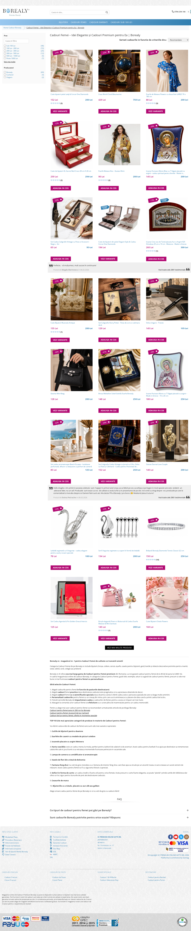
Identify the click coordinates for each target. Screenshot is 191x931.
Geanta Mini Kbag (57, 393)
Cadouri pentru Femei (156, 880)
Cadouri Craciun (10, 877)
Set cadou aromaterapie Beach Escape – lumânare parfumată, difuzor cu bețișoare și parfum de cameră (71, 465)
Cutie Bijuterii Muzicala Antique (63, 323)
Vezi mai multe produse (119, 647)
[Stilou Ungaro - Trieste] (167, 299)
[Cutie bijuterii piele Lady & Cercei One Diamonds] (72, 71)
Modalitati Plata (11, 837)
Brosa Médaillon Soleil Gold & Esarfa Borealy (115, 393)
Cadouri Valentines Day (109, 880)
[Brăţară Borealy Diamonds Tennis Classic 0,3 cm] (167, 527)
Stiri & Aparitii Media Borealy (16, 851)
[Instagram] (186, 836)
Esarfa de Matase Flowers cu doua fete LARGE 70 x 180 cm (166, 95)
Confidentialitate (59, 840)
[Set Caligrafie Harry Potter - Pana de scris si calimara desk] (119, 299)
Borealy (9, 72)
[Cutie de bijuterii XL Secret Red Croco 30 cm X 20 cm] (72, 145)
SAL (51, 857)
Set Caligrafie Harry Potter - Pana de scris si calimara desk (119, 324)
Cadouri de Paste (59, 877)
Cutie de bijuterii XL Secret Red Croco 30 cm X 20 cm (71, 171)
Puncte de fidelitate (12, 846)
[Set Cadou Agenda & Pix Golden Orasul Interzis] (72, 598)
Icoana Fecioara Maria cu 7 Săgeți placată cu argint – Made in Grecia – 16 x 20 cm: (166, 394)
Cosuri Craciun (10, 880)
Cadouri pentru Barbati (157, 877)
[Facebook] (170, 836)
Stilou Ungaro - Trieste (155, 323)
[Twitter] (181, 836)
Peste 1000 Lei (12, 58)
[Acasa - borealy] (16, 12)
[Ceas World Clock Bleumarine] (119, 71)
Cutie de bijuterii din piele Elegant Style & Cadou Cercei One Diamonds (117, 243)
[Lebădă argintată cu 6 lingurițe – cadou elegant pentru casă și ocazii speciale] (72, 527)
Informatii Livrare (12, 843)
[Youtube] (175, 836)
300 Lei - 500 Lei (12, 53)
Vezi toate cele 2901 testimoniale (171, 269)
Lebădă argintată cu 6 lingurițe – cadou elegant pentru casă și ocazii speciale (69, 552)
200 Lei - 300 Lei (12, 51)
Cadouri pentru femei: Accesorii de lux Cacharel (69, 713)
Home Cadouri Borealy (12, 27)
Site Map (56, 848)
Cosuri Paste (57, 880)
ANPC (55, 854)
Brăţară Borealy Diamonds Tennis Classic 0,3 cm (165, 551)
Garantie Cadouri (60, 843)
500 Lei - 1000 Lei (13, 56)
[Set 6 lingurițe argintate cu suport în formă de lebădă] (119, 527)
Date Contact (10, 854)
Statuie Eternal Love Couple (157, 464)
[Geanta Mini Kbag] (72, 370)
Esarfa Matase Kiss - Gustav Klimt (111, 171)
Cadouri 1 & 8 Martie (108, 877)
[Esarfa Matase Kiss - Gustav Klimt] (119, 144)
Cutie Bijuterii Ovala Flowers (157, 621)
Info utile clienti (10, 832)
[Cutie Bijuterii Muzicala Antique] (72, 299)
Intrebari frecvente (60, 846)
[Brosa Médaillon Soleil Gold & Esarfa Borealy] (119, 370)
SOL (54, 851)
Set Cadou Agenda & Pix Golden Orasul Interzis (69, 621)
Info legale (55, 832)
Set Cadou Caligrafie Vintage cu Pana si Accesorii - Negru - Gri (70, 243)
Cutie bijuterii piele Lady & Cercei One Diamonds (69, 94)
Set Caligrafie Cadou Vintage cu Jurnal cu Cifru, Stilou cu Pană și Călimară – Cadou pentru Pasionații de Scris (118, 465)
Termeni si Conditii (60, 837)
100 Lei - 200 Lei (12, 48)
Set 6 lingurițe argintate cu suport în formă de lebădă (119, 551)
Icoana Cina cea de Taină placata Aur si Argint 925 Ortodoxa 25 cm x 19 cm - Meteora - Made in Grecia (166, 243)
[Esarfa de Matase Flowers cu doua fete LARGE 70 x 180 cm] (167, 71)
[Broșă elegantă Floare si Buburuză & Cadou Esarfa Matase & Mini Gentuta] (119, 598)
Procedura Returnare (13, 840)
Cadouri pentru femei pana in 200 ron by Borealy (70, 710)
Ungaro (9, 77)
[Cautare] (106, 12)
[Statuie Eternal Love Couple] (167, 441)
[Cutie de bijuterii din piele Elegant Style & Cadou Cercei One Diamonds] (119, 218)
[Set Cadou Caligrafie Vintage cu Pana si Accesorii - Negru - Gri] (72, 218)
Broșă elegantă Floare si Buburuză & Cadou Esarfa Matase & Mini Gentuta (118, 622)
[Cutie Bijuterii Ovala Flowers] (167, 598)
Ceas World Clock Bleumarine (110, 94)
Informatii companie (13, 848)
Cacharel (9, 75)
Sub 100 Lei (10, 46)
